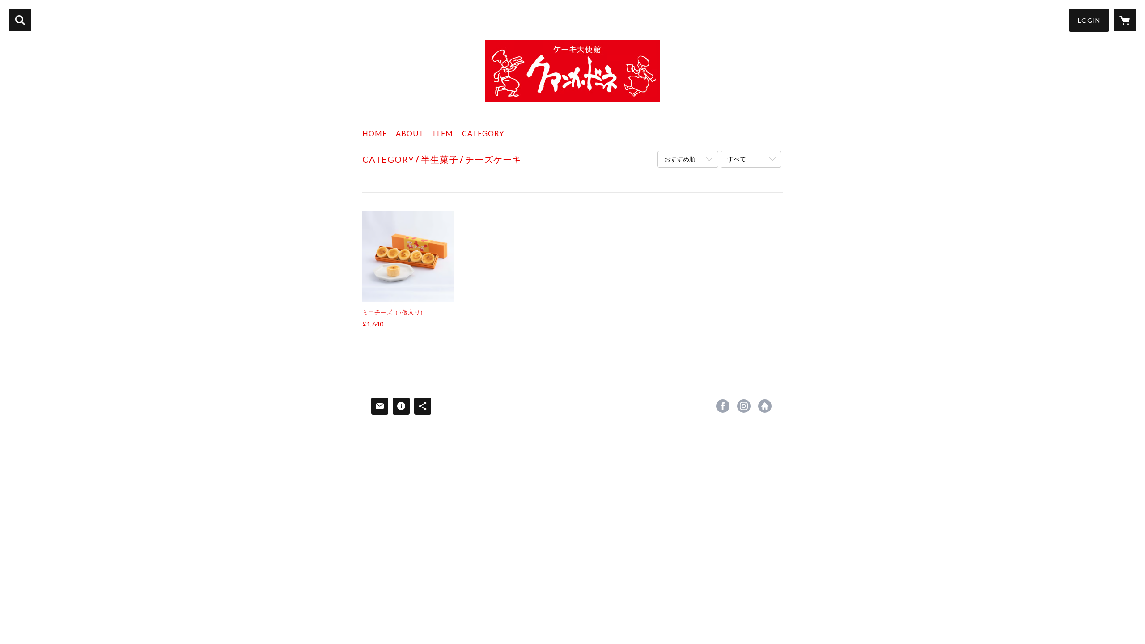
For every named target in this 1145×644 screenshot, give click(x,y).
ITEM (443, 133)
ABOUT (410, 133)
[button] (1089, 20)
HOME (374, 133)
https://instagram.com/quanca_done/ (744, 406)
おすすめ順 (679, 159)
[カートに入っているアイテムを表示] (1125, 20)
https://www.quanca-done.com (765, 406)
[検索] (20, 20)
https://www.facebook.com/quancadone (722, 406)
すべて (736, 159)
